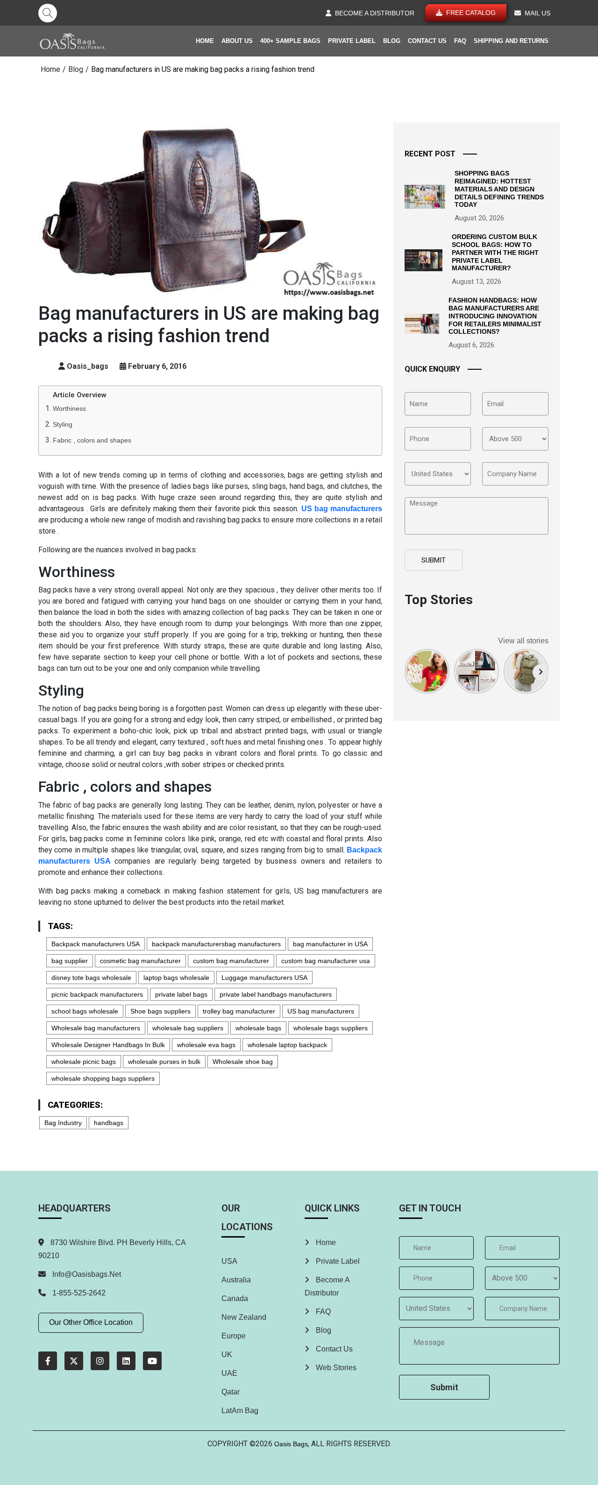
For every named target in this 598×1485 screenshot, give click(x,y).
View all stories (523, 641)
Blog (391, 40)
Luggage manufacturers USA (264, 977)
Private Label (352, 40)
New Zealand (243, 1317)
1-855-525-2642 (78, 1293)
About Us (237, 40)
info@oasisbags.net (86, 1274)
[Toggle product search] (47, 13)
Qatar (230, 1392)
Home (205, 40)
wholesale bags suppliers (330, 1028)
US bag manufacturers (320, 1011)
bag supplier (69, 960)
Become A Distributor (327, 1286)
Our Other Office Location (91, 1322)
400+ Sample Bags (290, 40)
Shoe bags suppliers (160, 1011)
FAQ (460, 40)
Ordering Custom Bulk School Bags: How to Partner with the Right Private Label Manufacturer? (495, 252)
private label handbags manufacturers (276, 994)
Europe (233, 1336)
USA (229, 1261)
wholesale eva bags (206, 1045)
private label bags (181, 994)
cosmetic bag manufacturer (140, 960)
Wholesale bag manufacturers (95, 1028)
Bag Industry (63, 1122)
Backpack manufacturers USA (95, 944)
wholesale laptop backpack (287, 1045)
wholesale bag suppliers (187, 1028)
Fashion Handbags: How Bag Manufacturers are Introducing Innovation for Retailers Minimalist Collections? (494, 315)
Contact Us (427, 40)
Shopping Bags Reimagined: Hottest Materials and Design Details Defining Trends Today (499, 188)
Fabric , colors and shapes (92, 440)
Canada (234, 1298)
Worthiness (69, 408)
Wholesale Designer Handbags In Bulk (108, 1045)
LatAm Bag (239, 1411)
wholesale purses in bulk (164, 1061)
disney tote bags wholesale (91, 977)
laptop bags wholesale (176, 977)
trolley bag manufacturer (239, 1011)
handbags (108, 1122)
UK (226, 1354)
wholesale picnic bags (83, 1061)
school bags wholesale (84, 1011)
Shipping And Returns (511, 40)
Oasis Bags (291, 1444)
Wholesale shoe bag (243, 1061)
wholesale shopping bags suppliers (103, 1078)
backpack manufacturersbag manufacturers (216, 944)
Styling (62, 424)
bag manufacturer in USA (330, 944)
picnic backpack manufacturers (97, 994)
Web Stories (335, 1368)
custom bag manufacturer (231, 960)
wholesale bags (258, 1028)
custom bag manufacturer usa (325, 960)
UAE (229, 1373)
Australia (236, 1280)
